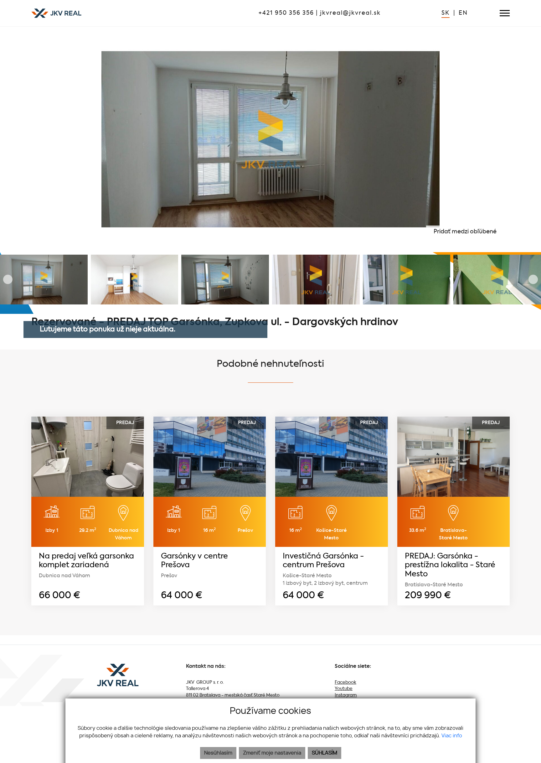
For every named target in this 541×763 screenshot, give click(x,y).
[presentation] (8, 139)
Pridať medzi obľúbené (466, 232)
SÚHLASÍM (324, 752)
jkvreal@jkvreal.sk (350, 13)
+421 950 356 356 (286, 13)
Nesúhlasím (218, 752)
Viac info (451, 735)
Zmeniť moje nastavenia (272, 752)
